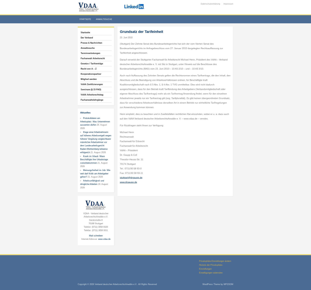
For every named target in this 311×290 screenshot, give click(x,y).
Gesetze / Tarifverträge (92, 63)
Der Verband (87, 37)
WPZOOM (228, 284)
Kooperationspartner (91, 74)
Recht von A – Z (89, 69)
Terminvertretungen (90, 53)
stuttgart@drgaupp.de (131, 177)
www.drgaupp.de (128, 182)
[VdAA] (89, 7)
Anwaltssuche (104, 19)
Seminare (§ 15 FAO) (91, 89)
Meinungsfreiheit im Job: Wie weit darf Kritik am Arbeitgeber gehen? (95, 173)
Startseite (85, 19)
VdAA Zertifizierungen (92, 84)
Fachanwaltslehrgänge (92, 100)
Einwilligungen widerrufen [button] (211, 273)
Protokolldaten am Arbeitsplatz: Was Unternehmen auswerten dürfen (95, 121)
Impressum (228, 4)
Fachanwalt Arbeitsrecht (93, 58)
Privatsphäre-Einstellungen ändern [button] (215, 261)
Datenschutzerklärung (210, 4)
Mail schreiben (96, 235)
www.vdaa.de (104, 239)
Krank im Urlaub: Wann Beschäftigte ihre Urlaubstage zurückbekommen (94, 159)
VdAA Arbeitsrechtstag (92, 94)
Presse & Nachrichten (91, 43)
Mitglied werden (89, 79)
